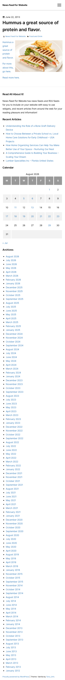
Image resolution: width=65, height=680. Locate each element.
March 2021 (12, 508)
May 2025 (11, 314)
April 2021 (11, 504)
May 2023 (11, 407)
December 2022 (14, 426)
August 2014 (12, 597)
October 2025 (13, 295)
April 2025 (11, 318)
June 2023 (11, 403)
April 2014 (11, 612)
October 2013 (13, 635)
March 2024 (12, 368)
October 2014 (13, 589)
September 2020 (14, 531)
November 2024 (14, 337)
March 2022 (12, 461)
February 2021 (13, 512)
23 (58, 216)
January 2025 (13, 330)
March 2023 (12, 415)
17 (7, 216)
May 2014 (11, 608)
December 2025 (14, 287)
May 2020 (11, 546)
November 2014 (14, 585)
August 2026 (12, 256)
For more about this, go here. (8, 67)
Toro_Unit (50, 677)
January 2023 (13, 422)
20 (32, 216)
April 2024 (11, 364)
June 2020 (11, 543)
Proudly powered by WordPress (16, 677)
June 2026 (11, 264)
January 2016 (13, 570)
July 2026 (11, 260)
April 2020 (11, 550)
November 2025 (14, 291)
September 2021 (14, 484)
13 (32, 207)
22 (49, 216)
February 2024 (13, 372)
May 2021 (11, 500)
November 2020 (14, 523)
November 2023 (14, 384)
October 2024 (13, 341)
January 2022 (13, 469)
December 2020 (14, 519)
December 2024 (14, 333)
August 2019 (12, 554)
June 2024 (11, 357)
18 (15, 216)
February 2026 (13, 279)
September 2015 (14, 581)
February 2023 (13, 419)
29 (49, 225)
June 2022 (11, 450)
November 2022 (14, 430)
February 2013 (13, 666)
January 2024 (13, 376)
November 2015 (14, 574)
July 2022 (11, 446)
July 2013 (11, 647)
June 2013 (11, 651)
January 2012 (13, 670)
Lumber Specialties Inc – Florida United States (29, 160)
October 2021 (13, 481)
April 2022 (11, 457)
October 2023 (13, 388)
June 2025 (11, 310)
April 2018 (11, 562)
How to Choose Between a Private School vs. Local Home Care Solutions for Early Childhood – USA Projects (32, 137)
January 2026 (13, 283)
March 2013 (12, 663)
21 (41, 216)
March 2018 (12, 566)
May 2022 (11, 453)
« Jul (5, 243)
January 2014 (13, 624)
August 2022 (12, 442)
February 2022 (13, 465)
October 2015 (13, 577)
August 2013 (12, 643)
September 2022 (14, 438)
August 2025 (12, 303)
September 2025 (14, 299)
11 (15, 207)
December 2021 (14, 473)
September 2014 (14, 593)
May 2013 (11, 655)
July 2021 (11, 492)
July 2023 (11, 399)
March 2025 (12, 322)
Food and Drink (35, 36)
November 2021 (14, 477)
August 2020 (12, 535)
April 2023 (11, 411)
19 (24, 216)
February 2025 (13, 326)
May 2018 (11, 558)
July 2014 (11, 601)
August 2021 (12, 488)
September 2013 (14, 639)
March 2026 (12, 275)
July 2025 (11, 306)
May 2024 (11, 361)
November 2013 (14, 632)
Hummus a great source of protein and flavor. (8, 50)
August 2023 (12, 395)
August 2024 (12, 349)
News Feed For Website (15, 5)
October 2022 (13, 434)
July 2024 (11, 353)
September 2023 (14, 391)
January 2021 (13, 515)
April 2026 (11, 272)
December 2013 (14, 628)
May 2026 (11, 268)
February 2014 (13, 620)
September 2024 (14, 345)
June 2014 (11, 605)
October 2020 (13, 527)
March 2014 (12, 616)
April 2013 (11, 659)
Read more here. (11, 77)
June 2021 (11, 496)
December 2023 (14, 380)
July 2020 (11, 539)
